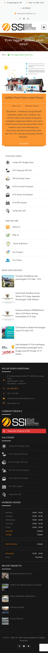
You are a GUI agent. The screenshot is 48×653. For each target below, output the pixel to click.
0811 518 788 (12, 393)
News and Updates (31, 106)
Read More (24, 144)
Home (4, 55)
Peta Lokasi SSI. (13, 403)
